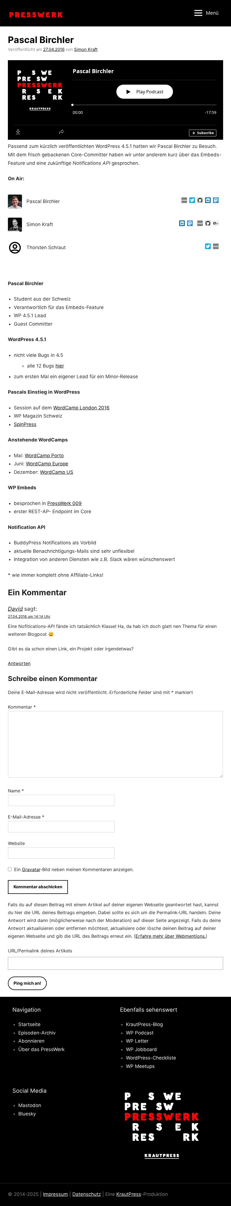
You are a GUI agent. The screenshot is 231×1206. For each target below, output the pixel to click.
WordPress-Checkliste (151, 1058)
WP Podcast (140, 1033)
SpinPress (25, 424)
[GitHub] (199, 201)
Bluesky (27, 1114)
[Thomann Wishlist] (215, 224)
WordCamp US (56, 472)
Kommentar (22, 707)
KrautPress (128, 1194)
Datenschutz (86, 1194)
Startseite (29, 1024)
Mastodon (29, 1105)
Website (16, 843)
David (15, 608)
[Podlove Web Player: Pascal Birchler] (115, 100)
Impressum (55, 1194)
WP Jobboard (141, 1049)
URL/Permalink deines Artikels (40, 950)
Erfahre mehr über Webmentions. (171, 936)
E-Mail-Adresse (26, 817)
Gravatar (31, 869)
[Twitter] (191, 201)
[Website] (183, 201)
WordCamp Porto (44, 455)
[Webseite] (199, 224)
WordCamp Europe (47, 463)
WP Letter (137, 1041)
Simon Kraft (85, 49)
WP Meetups (140, 1066)
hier (59, 366)
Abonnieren (31, 1041)
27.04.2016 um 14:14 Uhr (29, 616)
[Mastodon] (215, 201)
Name (16, 791)
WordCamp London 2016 (81, 408)
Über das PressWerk (41, 1049)
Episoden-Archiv (36, 1033)
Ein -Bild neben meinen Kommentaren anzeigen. (74, 869)
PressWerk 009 (64, 503)
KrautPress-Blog (144, 1024)
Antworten (19, 663)
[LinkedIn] (207, 201)
